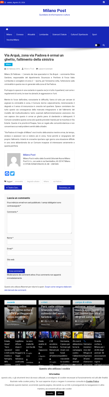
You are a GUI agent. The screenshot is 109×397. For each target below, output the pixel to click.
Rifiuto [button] (60, 393)
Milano (9, 34)
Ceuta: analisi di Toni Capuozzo (43, 345)
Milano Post (54, 10)
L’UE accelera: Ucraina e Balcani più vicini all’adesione (54, 348)
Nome (10, 238)
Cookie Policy (92, 381)
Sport (94, 34)
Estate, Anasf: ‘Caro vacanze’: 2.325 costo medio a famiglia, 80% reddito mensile (9, 354)
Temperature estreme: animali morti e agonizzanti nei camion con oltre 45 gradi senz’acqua (87, 310)
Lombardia (43, 34)
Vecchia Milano (13, 40)
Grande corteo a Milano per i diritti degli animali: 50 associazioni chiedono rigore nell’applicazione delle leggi (99, 354)
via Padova (57, 181)
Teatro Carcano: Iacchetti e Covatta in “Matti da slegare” (15, 188)
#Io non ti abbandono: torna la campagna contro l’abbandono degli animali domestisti (78, 353)
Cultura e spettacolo (79, 34)
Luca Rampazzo (13, 324)
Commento (12, 212)
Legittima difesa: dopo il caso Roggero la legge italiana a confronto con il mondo (20, 354)
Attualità (31, 34)
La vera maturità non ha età (30, 344)
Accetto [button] (50, 393)
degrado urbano (33, 181)
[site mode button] (97, 45)
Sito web (10, 260)
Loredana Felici (29, 364)
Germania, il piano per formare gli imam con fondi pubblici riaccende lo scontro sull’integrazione (65, 353)
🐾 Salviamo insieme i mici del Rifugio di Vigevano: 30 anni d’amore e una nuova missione (87, 354)
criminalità (19, 181)
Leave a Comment (46, 69)
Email (10, 249)
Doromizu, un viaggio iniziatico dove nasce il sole (67, 188)
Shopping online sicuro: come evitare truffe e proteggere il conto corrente (20, 312)
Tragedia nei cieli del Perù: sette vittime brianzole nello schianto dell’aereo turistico (53, 310)
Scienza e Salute (60, 34)
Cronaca (19, 34)
